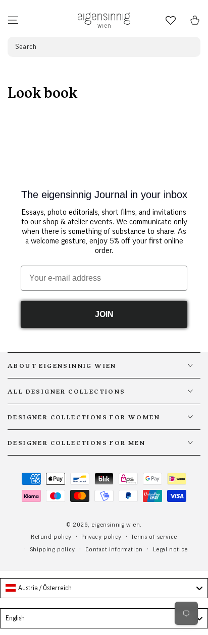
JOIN (104, 314)
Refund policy (51, 537)
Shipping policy (52, 549)
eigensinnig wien (115, 525)
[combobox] (104, 588)
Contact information (114, 549)
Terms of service (154, 537)
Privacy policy (101, 537)
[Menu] (13, 20)
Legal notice (170, 549)
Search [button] (26, 46)
